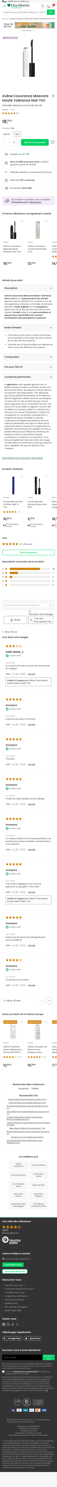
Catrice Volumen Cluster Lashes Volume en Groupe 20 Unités (28, 1124)
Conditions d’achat (28, 1431)
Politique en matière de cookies (28, 1433)
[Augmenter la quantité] (14, 142)
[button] (41, 1000)
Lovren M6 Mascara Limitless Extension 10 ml (27, 1103)
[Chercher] (51, 12)
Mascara (4, 19)
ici (47, 1390)
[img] (28, 113)
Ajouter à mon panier (35, 142)
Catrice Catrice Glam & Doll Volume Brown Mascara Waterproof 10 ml (25, 1118)
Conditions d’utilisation (28, 1428)
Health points (11, 1303)
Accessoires (23, 1088)
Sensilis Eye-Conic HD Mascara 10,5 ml (27, 1137)
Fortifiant (35, 1088)
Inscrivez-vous (48, 1357)
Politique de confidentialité (28, 1426)
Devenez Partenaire (14, 1299)
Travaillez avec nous (15, 1292)
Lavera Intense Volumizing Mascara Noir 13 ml (27, 1099)
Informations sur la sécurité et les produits (22, 458)
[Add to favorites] (52, 142)
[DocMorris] (18, 6)
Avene (5, 109)
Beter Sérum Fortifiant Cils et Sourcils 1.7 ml (27, 1128)
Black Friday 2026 (13, 1310)
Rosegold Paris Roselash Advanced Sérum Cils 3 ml (27, 1107)
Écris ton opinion (28, 552)
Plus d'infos (35, 202)
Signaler (31, 674)
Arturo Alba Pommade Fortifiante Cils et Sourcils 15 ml (28, 1112)
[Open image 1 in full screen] (29, 62)
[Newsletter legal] (4, 1372)
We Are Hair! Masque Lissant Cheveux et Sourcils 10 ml (28, 1132)
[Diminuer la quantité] (5, 142)
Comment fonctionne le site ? (19, 1288)
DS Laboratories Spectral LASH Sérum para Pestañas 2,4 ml (24, 1141)
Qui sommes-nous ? (15, 1285)
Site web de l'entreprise (16, 1307)
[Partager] (53, 95)
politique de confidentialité (25, 1371)
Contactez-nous (13, 1264)
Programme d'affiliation (16, 1296)
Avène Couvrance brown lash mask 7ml (27, 682)
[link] (17, 544)
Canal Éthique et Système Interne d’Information (28, 1435)
